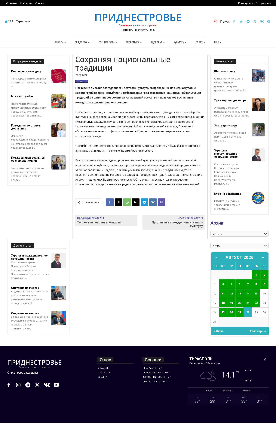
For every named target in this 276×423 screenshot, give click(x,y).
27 (239, 312)
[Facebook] (234, 21)
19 (231, 303)
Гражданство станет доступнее (25, 127)
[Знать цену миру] (258, 129)
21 (247, 303)
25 (223, 312)
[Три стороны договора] (258, 104)
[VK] (153, 202)
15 (256, 293)
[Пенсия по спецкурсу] (58, 76)
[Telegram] (247, 21)
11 (223, 293)
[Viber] (161, 202)
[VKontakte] (262, 21)
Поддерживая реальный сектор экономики (28, 159)
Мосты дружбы (22, 96)
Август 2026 (239, 257)
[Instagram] (241, 21)
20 (239, 303)
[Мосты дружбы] (58, 101)
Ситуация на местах (25, 288)
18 (223, 303)
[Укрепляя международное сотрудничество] (58, 260)
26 (231, 312)
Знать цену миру (226, 125)
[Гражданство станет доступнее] (58, 130)
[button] (220, 21)
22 (256, 303)
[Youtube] (268, 21)
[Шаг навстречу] (258, 75)
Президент (81, 81)
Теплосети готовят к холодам (99, 222)
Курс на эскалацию (227, 193)
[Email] (136, 202)
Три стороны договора (230, 100)
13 (239, 293)
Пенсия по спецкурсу (26, 71)
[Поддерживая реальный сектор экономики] (58, 162)
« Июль (218, 331)
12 (231, 293)
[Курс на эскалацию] (258, 198)
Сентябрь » (258, 331)
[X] (254, 21)
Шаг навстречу (224, 71)
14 (247, 293)
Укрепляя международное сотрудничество (29, 257)
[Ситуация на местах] (58, 293)
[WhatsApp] (127, 202)
